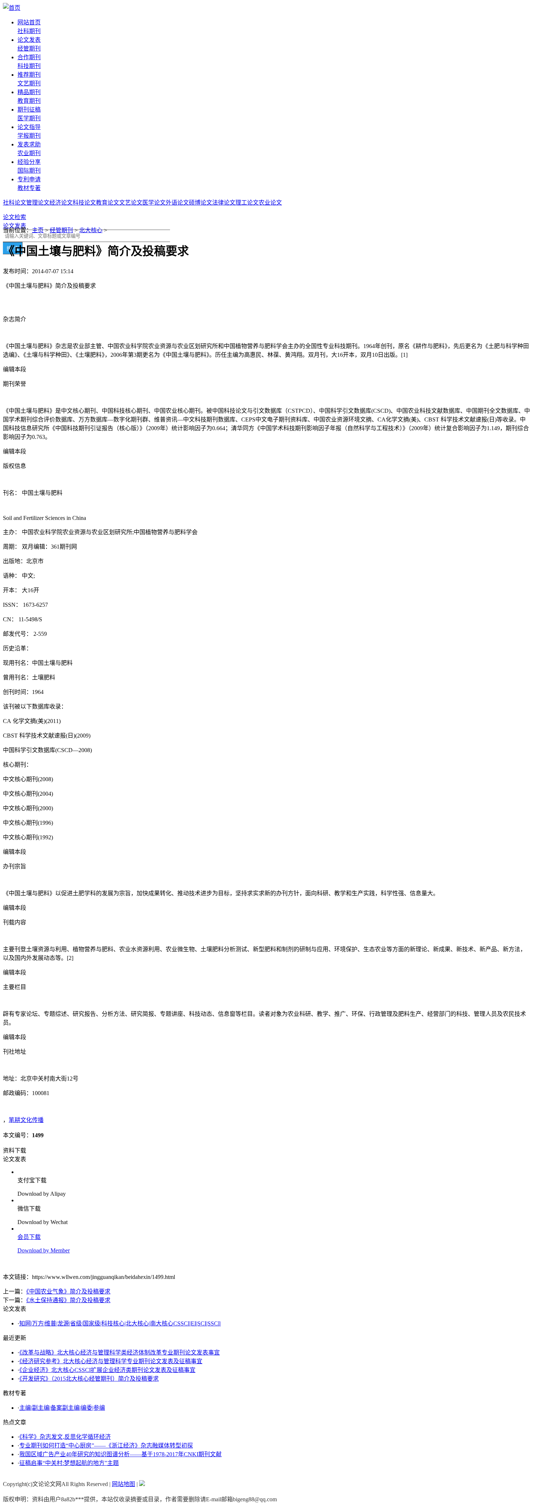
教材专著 (29, 188)
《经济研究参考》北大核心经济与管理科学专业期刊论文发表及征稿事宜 (110, 1361)
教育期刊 (29, 101)
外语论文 (177, 202)
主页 (38, 230)
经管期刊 (29, 48)
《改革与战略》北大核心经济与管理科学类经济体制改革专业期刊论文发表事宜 (119, 1352)
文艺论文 (130, 202)
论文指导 (29, 127)
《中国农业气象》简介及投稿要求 (68, 1291)
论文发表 (29, 40)
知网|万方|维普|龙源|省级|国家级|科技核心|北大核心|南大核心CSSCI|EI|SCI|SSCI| (120, 1323)
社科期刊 (29, 31)
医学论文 (154, 202)
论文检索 (14, 217)
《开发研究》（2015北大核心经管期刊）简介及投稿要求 (89, 1379)
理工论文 (247, 202)
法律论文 (223, 202)
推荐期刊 (29, 75)
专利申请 (29, 179)
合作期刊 (29, 57)
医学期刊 (29, 118)
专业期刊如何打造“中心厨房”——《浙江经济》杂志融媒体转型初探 (106, 1445)
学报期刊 (29, 136)
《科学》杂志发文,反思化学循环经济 (65, 1437)
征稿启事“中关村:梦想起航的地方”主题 (69, 1463)
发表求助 (29, 144)
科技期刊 (29, 66)
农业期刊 (29, 153)
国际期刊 (29, 170)
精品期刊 (29, 92)
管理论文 (37, 202)
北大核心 (90, 230)
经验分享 (29, 162)
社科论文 (14, 202)
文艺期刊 (29, 83)
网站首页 (29, 22)
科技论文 (84, 202)
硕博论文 (200, 202)
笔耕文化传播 (26, 1120)
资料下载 (14, 1150)
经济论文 (61, 202)
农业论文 (270, 202)
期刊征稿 (29, 109)
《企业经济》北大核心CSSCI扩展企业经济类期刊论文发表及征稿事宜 (107, 1370)
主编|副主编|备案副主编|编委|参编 (62, 1408)
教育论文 (107, 202)
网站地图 (123, 1484)
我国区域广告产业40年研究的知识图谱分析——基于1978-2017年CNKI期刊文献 (120, 1454)
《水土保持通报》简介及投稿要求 (68, 1300)
